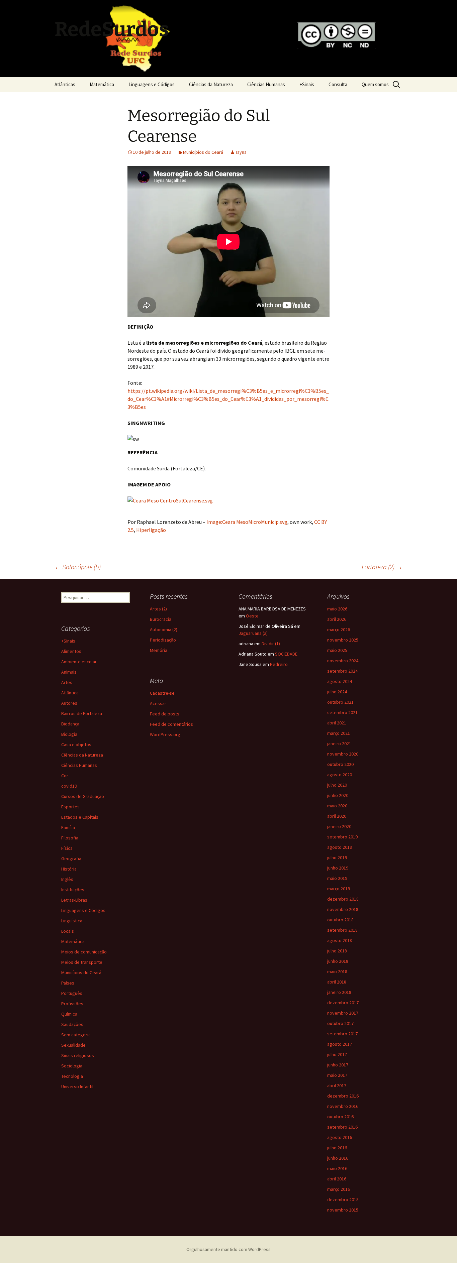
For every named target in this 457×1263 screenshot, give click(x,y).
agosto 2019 (339, 847)
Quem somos (375, 84)
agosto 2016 (339, 1137)
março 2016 (338, 1189)
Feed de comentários (171, 724)
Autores (69, 703)
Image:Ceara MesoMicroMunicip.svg (246, 522)
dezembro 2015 (343, 1199)
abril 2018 (336, 982)
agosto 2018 (339, 940)
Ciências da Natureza (211, 84)
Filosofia (69, 838)
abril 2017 (336, 1085)
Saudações (72, 1024)
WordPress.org (165, 734)
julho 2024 (337, 692)
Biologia (69, 734)
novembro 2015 (342, 1210)
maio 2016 (337, 1168)
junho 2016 (337, 1158)
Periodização (163, 640)
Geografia (71, 858)
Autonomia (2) (163, 629)
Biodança (70, 724)
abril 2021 (336, 723)
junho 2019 (337, 868)
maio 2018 (337, 971)
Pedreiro (279, 664)
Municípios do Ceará (203, 152)
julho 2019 (337, 857)
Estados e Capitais (79, 817)
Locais (67, 931)
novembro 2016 (342, 1106)
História (69, 869)
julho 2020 (337, 785)
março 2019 (338, 889)
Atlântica (70, 693)
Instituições (72, 890)
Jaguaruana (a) (253, 633)
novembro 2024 (342, 661)
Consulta (338, 84)
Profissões (72, 1004)
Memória (158, 650)
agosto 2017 (339, 1044)
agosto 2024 (339, 681)
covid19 (69, 786)
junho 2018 (337, 961)
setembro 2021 (342, 712)
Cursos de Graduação (82, 796)
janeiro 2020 (339, 826)
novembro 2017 (342, 1013)
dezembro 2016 (343, 1096)
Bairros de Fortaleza (81, 713)
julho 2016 (337, 1148)
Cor (64, 776)
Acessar (158, 703)
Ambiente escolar (79, 662)
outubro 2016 (340, 1117)
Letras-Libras (74, 900)
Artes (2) (158, 609)
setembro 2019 (342, 837)
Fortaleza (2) (382, 567)
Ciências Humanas (266, 84)
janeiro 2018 (339, 992)
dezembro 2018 (343, 899)
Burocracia (160, 619)
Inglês (67, 879)
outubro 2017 (340, 1023)
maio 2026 (337, 609)
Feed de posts (164, 714)
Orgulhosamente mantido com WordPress (228, 1249)
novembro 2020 (342, 754)
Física (67, 848)
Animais (69, 672)
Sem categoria (76, 1035)
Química (69, 1014)
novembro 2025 (342, 640)
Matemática (102, 84)
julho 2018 (337, 951)
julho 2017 (337, 1054)
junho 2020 (337, 795)
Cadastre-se (162, 693)
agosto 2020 (339, 775)
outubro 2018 (340, 920)
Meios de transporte (81, 962)
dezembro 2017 (343, 1003)
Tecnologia (72, 1076)
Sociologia (71, 1066)
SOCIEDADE (286, 654)
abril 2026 (336, 619)
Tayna (241, 152)
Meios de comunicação (84, 952)
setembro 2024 (342, 671)
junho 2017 (337, 1065)
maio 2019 (337, 878)
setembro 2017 (342, 1034)
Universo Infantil (77, 1086)
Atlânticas (65, 84)
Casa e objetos (76, 744)
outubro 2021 (340, 702)
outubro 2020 (340, 764)
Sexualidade (73, 1045)
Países (67, 983)
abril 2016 (336, 1179)
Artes (66, 682)
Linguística (71, 921)
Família (68, 827)
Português (71, 993)
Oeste (252, 616)
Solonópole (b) (78, 567)
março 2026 (338, 629)
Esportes (70, 807)
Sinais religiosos (77, 1055)
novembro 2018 (342, 909)
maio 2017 (337, 1075)
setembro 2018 (342, 930)
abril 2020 (336, 816)
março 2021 (338, 733)
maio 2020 (337, 806)
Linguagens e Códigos (151, 84)
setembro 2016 (342, 1127)
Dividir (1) (271, 644)
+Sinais (306, 84)
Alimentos (71, 651)
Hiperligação (151, 530)
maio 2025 (337, 650)
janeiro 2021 (339, 743)
